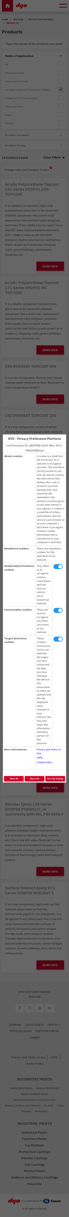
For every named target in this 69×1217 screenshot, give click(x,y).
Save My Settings (55, 779)
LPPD (40, 757)
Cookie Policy (44, 762)
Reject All (34, 779)
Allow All (14, 779)
